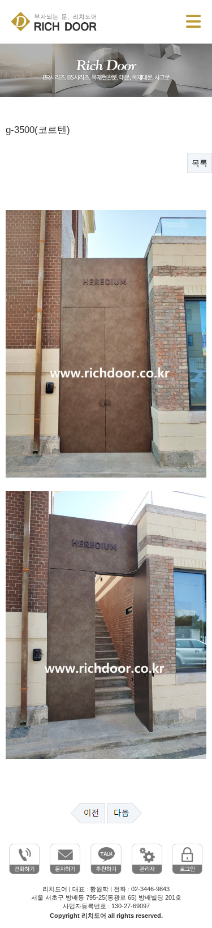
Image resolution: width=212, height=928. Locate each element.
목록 (199, 162)
